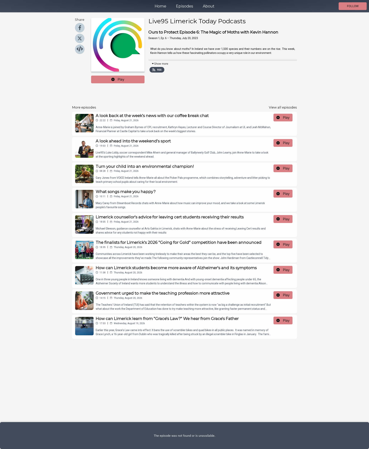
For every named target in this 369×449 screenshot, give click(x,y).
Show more (161, 63)
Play (121, 79)
